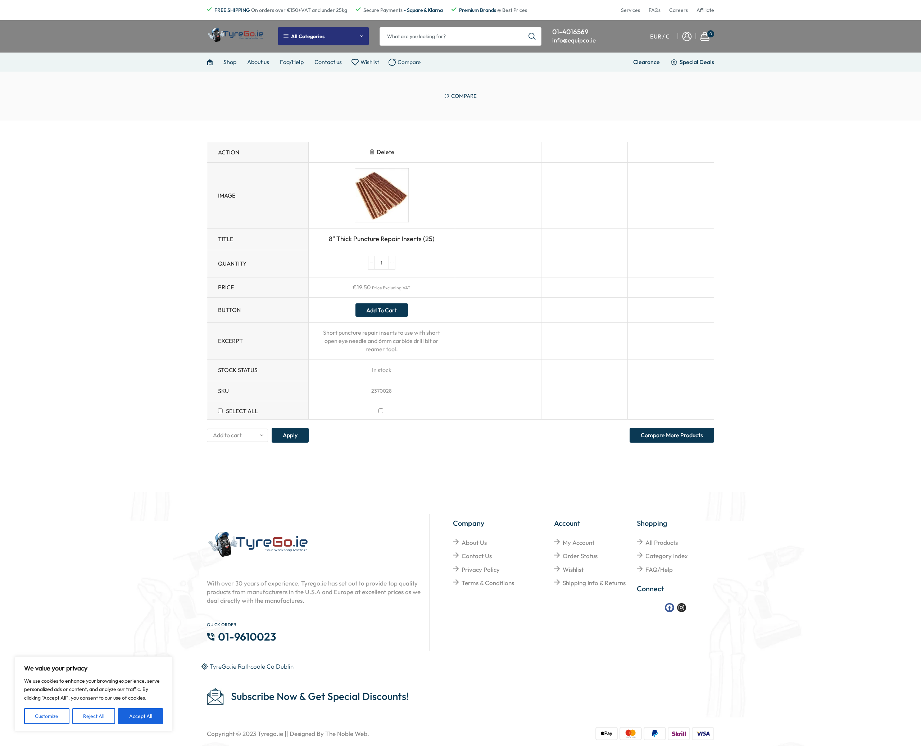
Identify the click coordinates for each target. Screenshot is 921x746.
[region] (93, 694)
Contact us (328, 61)
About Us (474, 542)
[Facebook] (669, 607)
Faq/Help (292, 61)
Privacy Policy (481, 569)
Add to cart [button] (381, 310)
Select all (242, 411)
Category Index (666, 556)
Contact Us (477, 556)
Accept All (140, 716)
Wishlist (573, 569)
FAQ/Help (659, 569)
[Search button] (532, 36)
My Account (578, 542)
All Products (661, 542)
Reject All (93, 716)
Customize (46, 716)
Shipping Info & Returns (594, 583)
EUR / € (660, 36)
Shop (229, 61)
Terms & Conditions (488, 583)
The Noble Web (346, 733)
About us (258, 61)
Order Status (580, 556)
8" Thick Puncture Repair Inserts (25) (382, 239)
